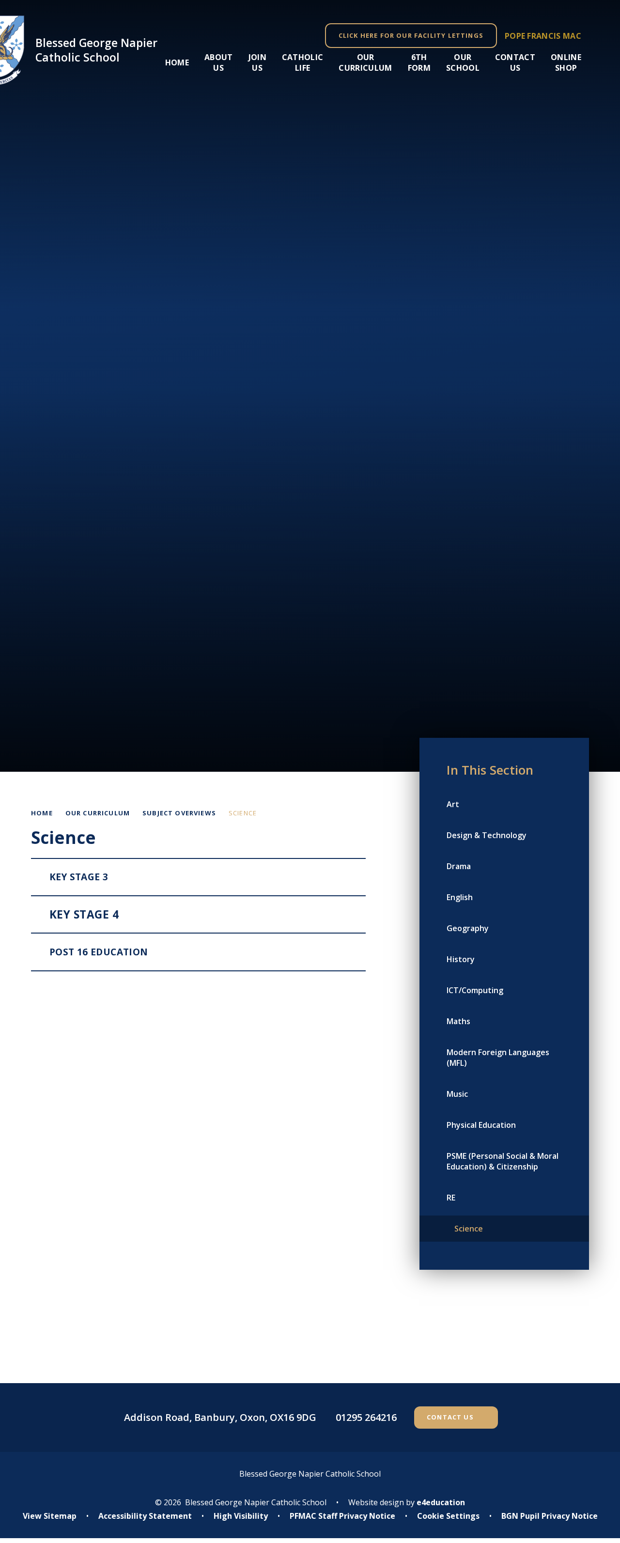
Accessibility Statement (145, 1516)
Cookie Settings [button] (448, 1516)
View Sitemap (50, 1516)
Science (243, 813)
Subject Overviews (179, 813)
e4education (441, 1502)
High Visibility (241, 1516)
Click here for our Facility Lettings (411, 35)
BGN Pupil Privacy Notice (549, 1516)
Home (42, 813)
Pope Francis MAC (543, 36)
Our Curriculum (97, 813)
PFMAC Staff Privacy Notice (342, 1516)
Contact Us (450, 1417)
